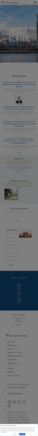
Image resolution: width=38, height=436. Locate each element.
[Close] (36, 425)
